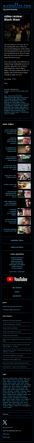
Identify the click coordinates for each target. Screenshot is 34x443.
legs (18, 392)
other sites (6, 434)
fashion (18, 386)
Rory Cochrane (16, 110)
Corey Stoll (7, 99)
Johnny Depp (18, 105)
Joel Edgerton (9, 105)
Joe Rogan (23, 391)
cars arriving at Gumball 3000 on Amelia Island (11, 158)
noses (24, 396)
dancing (5, 383)
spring (4, 404)
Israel (26, 389)
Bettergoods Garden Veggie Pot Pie (12, 359)
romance (8, 400)
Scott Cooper (15, 112)
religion (26, 399)
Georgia (18, 388)
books (17, 379)
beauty (4, 379)
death (18, 383)
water (4, 407)
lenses (22, 392)
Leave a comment (9, 113)
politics (13, 399)
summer (9, 404)
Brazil (21, 379)
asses (28, 378)
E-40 (21, 384)
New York (19, 396)
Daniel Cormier (12, 383)
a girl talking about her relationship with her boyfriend (10, 203)
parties (11, 397)
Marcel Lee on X (8, 427)
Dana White (24, 381)
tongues (26, 404)
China (4, 381)
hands (4, 389)
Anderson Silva (13, 378)
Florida (5, 388)
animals (20, 378)
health (8, 389)
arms (25, 378)
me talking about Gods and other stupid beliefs (11, 149)
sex (27, 400)
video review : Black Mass (13, 17)
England (5, 386)
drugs (17, 384)
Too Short (5, 405)
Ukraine (11, 405)
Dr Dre (9, 384)
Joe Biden (16, 391)
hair (26, 388)
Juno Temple (15, 107)
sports (26, 402)
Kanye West (7, 392)
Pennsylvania (24, 397)
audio (4, 306)
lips (26, 392)
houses (18, 389)
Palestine (5, 397)
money (25, 394)
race (22, 399)
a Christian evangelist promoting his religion (12, 212)
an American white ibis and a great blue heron (10, 167)
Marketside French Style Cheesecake (12, 320)
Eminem (29, 384)
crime (19, 381)
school (18, 400)
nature (5, 396)
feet (22, 386)
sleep (10, 402)
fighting (25, 386)
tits (23, 404)
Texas (14, 404)
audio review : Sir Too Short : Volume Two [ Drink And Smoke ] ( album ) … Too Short (16, 345)
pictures (13, 306)
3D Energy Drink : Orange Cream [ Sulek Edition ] (15, 367)
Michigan (20, 394)
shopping (5, 402)
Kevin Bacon (23, 107)
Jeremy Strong (15, 104)
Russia (14, 400)
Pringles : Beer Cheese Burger (10, 335)
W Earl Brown (24, 112)
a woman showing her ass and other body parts (11, 221)
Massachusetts (8, 109)
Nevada (10, 396)
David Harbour (14, 101)
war (21, 405)
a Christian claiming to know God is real (10, 230)
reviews (12, 91)
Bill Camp (16, 97)
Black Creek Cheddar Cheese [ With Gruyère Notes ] (16, 363)
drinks (13, 384)
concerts (14, 381)
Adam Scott (11, 96)
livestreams (6, 437)
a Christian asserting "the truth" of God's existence (12, 140)
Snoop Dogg (15, 402)
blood (13, 379)
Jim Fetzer (10, 391)
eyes (10, 386)
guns (23, 388)
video (8, 306)
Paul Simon (16, 397)
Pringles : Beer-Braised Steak (10, 328)
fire (30, 386)
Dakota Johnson (16, 99)
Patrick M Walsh (19, 109)
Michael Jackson (12, 394)
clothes (9, 381)
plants (4, 399)
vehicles (16, 405)
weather (9, 407)
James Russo (16, 102)
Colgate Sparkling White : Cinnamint (12, 324)
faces (13, 386)
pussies (18, 399)
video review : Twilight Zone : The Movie (13, 355)
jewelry (5, 391)
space (21, 402)
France (9, 388)
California (26, 379)
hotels (13, 389)
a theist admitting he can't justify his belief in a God (11, 131)
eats (25, 384)
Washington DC (26, 405)
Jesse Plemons (25, 104)
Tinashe (18, 404)
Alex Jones (6, 378)
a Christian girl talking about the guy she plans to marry (11, 194)
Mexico (5, 394)
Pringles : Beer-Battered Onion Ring (12, 332)
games (14, 388)
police (8, 399)
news (14, 396)
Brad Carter (24, 97)
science (23, 400)
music (29, 394)
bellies (9, 379)
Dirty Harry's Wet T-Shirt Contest (11, 176)
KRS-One (14, 392)
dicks (22, 383)
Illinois (22, 389)
